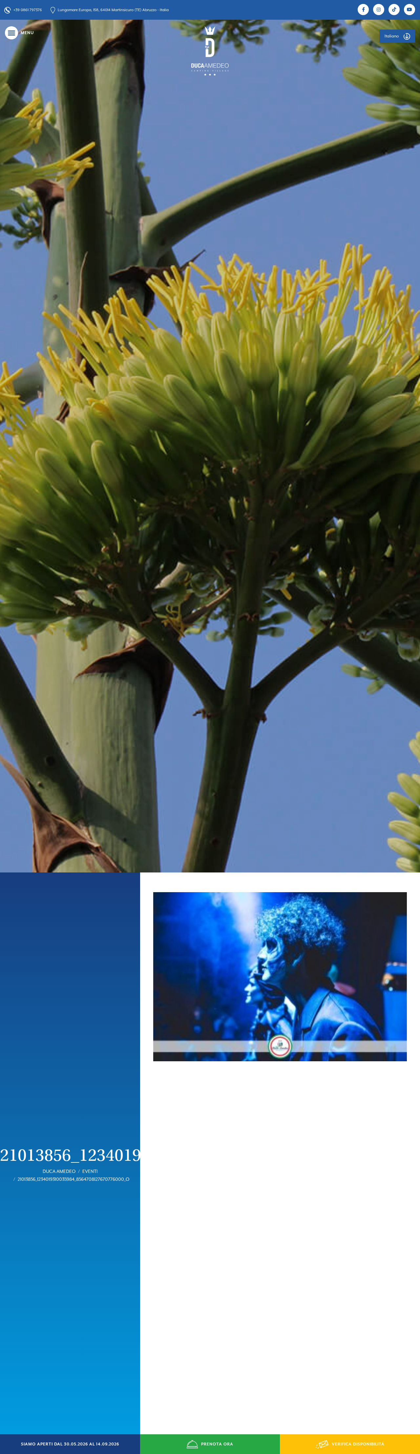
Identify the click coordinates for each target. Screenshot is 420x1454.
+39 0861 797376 (27, 10)
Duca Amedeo (59, 1171)
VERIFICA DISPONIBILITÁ (358, 1444)
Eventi (89, 1171)
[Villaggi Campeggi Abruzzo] (210, 50)
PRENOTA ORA (217, 1444)
